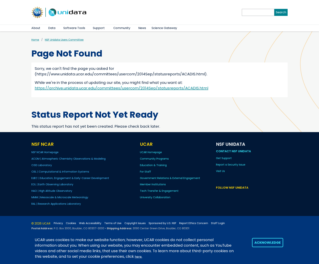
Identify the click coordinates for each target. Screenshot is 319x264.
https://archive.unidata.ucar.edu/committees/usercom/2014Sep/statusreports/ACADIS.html (121, 88)
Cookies (71, 223)
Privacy (58, 223)
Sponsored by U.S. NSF (162, 223)
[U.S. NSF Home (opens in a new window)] (37, 12)
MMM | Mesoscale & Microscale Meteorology (59, 197)
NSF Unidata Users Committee (64, 40)
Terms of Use (112, 223)
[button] (42, 28)
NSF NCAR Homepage (45, 152)
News (142, 28)
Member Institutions (153, 184)
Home (35, 40)
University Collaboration (155, 197)
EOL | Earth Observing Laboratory (52, 184)
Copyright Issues (135, 223)
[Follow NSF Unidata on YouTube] (223, 195)
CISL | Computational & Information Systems (60, 171)
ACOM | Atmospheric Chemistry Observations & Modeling (68, 159)
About (35, 28)
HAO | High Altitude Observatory (51, 191)
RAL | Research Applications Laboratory (56, 204)
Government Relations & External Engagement (170, 178)
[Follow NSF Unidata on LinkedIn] (229, 195)
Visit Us (220, 171)
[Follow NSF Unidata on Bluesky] (218, 195)
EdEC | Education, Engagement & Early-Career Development (70, 178)
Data (51, 28)
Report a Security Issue (230, 164)
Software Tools (74, 28)
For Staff (145, 171)
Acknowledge (267, 242)
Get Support (224, 158)
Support (99, 28)
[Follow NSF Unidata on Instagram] (239, 195)
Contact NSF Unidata (233, 151)
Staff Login (218, 223)
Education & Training (153, 165)
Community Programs (154, 159)
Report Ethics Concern (193, 223)
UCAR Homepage (151, 152)
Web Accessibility (90, 223)
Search (281, 12)
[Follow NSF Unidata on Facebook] (234, 195)
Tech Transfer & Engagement (159, 191)
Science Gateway (164, 28)
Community (121, 28)
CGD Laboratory (41, 165)
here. (138, 257)
